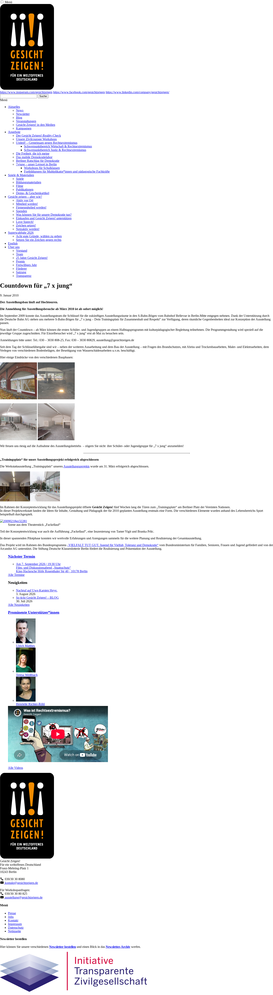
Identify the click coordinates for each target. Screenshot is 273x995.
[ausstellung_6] (45, 500)
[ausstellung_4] (15, 500)
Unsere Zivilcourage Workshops (36, 139)
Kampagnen (23, 128)
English (13, 243)
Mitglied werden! (27, 204)
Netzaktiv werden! (27, 229)
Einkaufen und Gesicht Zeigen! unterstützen (44, 218)
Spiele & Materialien (21, 175)
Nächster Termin (21, 556)
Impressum (15, 924)
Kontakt (13, 920)
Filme (19, 186)
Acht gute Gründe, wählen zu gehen (39, 236)
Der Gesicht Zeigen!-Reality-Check (38, 135)
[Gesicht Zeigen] (27, 88)
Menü (8, 2)
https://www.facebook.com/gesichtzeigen (79, 92)
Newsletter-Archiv (118, 946)
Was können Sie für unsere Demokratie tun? (44, 214)
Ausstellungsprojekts (76, 466)
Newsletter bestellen (62, 946)
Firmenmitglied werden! (31, 207)
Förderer (21, 268)
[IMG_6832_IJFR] (18, 398)
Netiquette (14, 931)
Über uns (14, 247)
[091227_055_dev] (56, 439)
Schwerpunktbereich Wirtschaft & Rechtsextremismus (58, 146)
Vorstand (21, 250)
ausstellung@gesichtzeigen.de (23, 897)
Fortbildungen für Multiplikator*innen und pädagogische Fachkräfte (67, 171)
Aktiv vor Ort (24, 200)
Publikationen (24, 189)
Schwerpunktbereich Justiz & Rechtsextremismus (55, 150)
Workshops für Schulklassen (42, 168)
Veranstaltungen (26, 121)
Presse (12, 913)
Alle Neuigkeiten (19, 604)
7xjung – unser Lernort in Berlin (36, 164)
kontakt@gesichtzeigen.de (21, 883)
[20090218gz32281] (13, 521)
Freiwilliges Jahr (26, 265)
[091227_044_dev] (18, 439)
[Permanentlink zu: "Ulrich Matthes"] (26, 642)
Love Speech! (25, 222)
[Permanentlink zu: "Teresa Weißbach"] (26, 671)
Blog (19, 117)
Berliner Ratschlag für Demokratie (37, 160)
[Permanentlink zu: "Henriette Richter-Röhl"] (26, 700)
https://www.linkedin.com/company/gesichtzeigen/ (137, 92)
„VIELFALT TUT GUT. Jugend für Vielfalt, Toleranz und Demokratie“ (112, 545)
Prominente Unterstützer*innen (33, 612)
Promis (20, 261)
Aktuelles (14, 106)
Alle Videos (15, 767)
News (19, 110)
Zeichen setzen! (26, 225)
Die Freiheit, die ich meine (32, 153)
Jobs (11, 916)
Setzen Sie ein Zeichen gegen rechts (38, 240)
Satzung (21, 272)
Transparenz (23, 275)
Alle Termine (16, 575)
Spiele (20, 178)
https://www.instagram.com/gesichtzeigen (26, 92)
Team (19, 254)
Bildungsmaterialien (28, 182)
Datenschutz (16, 927)
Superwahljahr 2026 (21, 232)
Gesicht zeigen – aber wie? (25, 196)
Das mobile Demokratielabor (34, 157)
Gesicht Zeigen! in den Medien (35, 124)
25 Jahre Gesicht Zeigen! (32, 257)
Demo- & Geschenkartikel (32, 193)
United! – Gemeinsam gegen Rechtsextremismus (46, 142)
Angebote (14, 132)
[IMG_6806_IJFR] (56, 398)
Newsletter (23, 114)
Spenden (21, 211)
